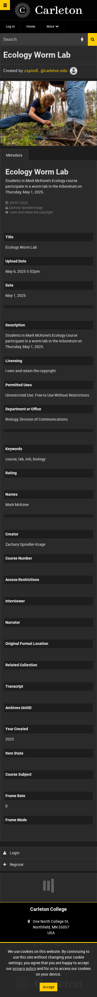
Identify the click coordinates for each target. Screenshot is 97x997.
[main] (48, 474)
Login (14, 852)
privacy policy (24, 968)
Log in (10, 26)
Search (92, 39)
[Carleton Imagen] (48, 10)
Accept (48, 986)
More (50, 26)
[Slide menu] (5, 5)
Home (30, 26)
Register (16, 864)
